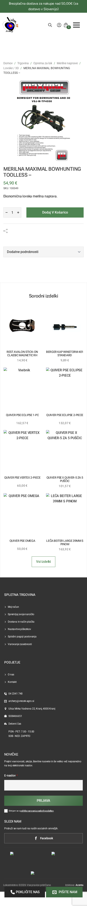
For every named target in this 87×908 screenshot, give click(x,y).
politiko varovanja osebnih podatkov (37, 811)
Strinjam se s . (31, 811)
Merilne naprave (67, 63)
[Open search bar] (50, 25)
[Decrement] (6, 212)
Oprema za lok (42, 63)
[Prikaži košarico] (65, 25)
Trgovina (23, 63)
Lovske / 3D (11, 68)
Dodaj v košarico (55, 212)
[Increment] (18, 212)
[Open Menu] (76, 25)
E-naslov (11, 775)
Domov (8, 63)
